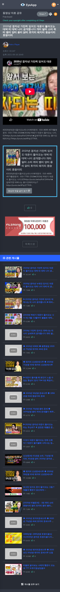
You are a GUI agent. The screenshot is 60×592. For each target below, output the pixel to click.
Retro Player (14, 44)
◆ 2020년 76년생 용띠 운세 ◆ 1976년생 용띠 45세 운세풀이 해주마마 (38, 412)
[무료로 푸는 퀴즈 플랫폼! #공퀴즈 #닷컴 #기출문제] (50, 14)
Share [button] (41, 14)
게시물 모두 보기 (31, 584)
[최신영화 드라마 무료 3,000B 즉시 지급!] (30, 223)
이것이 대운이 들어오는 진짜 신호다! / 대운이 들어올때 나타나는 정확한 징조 (38, 443)
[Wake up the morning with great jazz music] (55, 14)
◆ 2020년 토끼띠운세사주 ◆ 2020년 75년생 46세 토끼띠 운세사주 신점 (38, 521)
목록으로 (30, 244)
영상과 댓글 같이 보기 (18, 191)
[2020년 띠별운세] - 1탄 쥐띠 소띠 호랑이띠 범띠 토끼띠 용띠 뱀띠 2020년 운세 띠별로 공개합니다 (38, 505)
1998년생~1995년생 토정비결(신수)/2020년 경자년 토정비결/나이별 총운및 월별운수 (38, 537)
